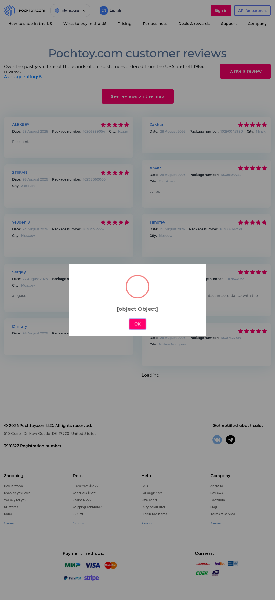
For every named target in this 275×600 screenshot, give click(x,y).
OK (137, 324)
